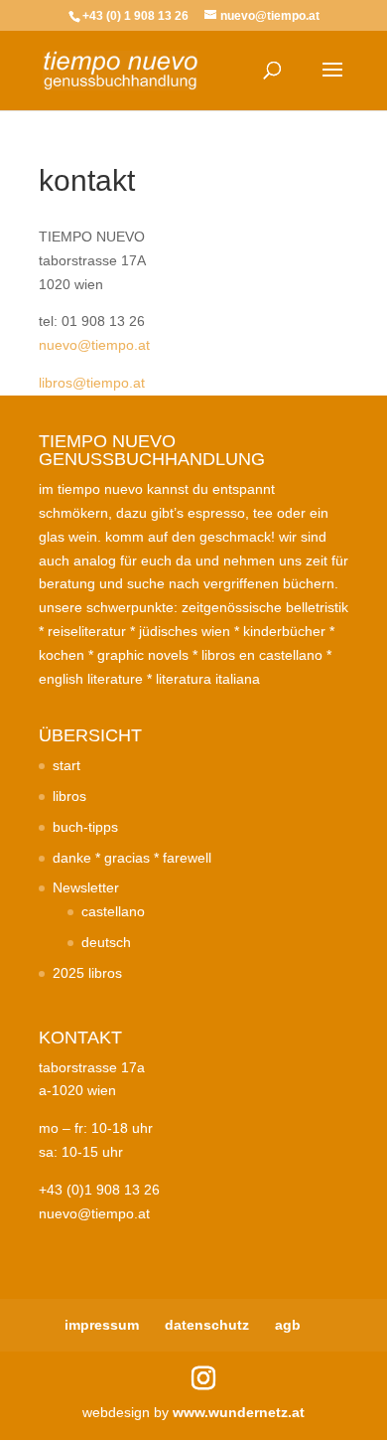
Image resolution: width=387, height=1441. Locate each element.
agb (288, 1325)
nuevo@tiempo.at (94, 345)
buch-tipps (85, 827)
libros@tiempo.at (92, 383)
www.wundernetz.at (239, 1412)
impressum (101, 1325)
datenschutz (207, 1325)
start (66, 765)
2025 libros (87, 973)
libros (69, 796)
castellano (113, 911)
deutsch (106, 942)
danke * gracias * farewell (132, 858)
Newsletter (86, 887)
